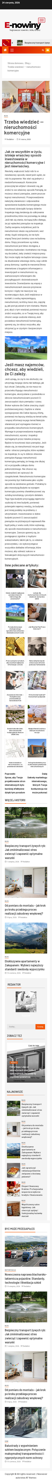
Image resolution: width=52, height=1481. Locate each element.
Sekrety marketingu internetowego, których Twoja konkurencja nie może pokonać (37, 783)
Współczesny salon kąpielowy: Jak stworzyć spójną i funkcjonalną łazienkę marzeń (32, 1210)
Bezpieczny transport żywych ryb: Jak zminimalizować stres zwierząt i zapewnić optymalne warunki (32, 1110)
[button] (12, 50)
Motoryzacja (10, 1270)
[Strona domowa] (5, 50)
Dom (29, 1066)
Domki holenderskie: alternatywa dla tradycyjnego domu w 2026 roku (25, 1073)
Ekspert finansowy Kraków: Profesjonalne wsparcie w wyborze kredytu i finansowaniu (32, 1190)
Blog (6, 116)
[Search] (43, 50)
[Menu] (12, 50)
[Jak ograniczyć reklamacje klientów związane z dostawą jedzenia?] (13, 1170)
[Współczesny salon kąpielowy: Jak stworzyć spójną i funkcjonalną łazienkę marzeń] (13, 1208)
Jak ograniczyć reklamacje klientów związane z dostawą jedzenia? (31, 1172)
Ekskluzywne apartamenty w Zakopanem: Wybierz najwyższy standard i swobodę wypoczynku (25, 965)
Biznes (14, 1066)
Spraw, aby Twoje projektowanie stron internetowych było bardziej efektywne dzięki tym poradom (15, 783)
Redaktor (10, 139)
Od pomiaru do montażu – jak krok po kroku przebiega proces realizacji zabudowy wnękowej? (25, 909)
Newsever (42, 1474)
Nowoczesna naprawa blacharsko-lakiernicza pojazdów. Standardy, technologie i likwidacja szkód (26, 1278)
